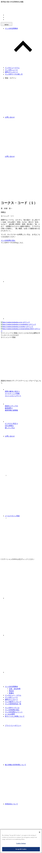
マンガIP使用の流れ (8, 240)
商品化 (11, 691)
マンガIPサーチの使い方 (14, 74)
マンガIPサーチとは (12, 708)
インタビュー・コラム (13, 695)
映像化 (11, 693)
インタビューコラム (12, 68)
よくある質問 (10, 714)
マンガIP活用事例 (11, 28)
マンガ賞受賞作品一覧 (13, 704)
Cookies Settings (21, 843)
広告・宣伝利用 (14, 689)
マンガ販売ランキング (13, 702)
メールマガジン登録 (12, 516)
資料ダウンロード (11, 72)
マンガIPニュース (11, 70)
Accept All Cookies (20, 849)
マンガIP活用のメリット (14, 712)
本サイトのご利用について (14, 716)
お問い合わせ (10, 436)
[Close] (39, 832)
